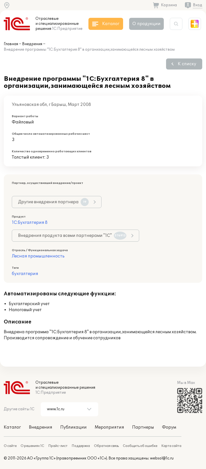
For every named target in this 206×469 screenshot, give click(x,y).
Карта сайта (171, 446)
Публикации (73, 427)
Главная (11, 44)
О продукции (146, 23)
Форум (169, 427)
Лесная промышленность (38, 256)
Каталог (12, 427)
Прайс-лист (58, 446)
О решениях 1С (32, 446)
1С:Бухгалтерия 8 (29, 222)
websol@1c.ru (162, 458)
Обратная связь (106, 446)
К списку (187, 63)
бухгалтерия (25, 273)
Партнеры (143, 427)
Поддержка (81, 446)
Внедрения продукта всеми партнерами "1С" (72, 235)
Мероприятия (109, 427)
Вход (197, 5)
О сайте (10, 446)
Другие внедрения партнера (52, 202)
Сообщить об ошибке (140, 446)
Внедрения (32, 44)
